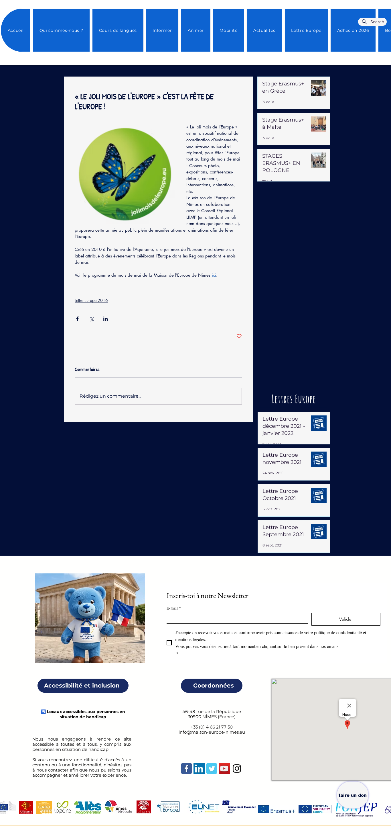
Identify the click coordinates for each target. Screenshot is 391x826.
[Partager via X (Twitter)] (91, 318)
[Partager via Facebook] (77, 318)
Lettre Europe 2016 (91, 300)
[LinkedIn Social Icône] (199, 768)
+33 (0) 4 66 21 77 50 (212, 727)
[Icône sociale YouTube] (224, 768)
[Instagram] (236, 768)
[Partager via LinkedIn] (105, 318)
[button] (264, 30)
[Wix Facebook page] (186, 768)
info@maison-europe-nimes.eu (212, 732)
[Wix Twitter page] (211, 768)
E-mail (174, 608)
